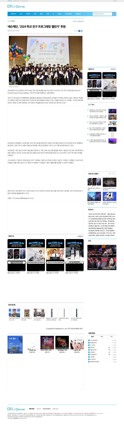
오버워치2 (92, 352)
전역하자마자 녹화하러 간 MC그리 (14, 319)
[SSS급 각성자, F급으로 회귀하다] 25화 (47, 350)
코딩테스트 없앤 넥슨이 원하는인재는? (109, 189)
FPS (112, 336)
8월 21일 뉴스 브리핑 (72, 273)
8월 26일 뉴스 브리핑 (14, 273)
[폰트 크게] (77, 31)
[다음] (114, 174)
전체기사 (13, 14)
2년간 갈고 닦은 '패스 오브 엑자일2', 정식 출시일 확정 (102, 221)
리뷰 (35, 14)
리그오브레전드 (93, 340)
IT (53, 14)
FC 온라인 (92, 345)
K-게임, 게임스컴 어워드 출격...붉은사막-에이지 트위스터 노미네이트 (98, 141)
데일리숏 (78, 14)
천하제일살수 (12, 350)
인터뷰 (28, 14)
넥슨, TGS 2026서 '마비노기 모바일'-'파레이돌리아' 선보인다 (97, 123)
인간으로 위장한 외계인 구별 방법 (76, 319)
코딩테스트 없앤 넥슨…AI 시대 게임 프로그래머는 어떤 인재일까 (102, 226)
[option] (101, 190)
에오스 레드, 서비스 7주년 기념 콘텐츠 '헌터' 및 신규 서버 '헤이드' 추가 (102, 216)
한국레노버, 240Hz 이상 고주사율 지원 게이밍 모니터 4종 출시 (97, 110)
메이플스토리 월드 (93, 361)
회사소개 (114, 0)
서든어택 (91, 357)
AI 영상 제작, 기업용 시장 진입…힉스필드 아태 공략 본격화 (102, 235)
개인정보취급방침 (46, 408)
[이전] (112, 174)
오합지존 (11, 352)
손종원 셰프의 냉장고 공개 (64, 319)
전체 (92, 336)
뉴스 (21, 14)
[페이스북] (79, 31)
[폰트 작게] (75, 31)
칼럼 (41, 14)
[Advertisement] (31, 122)
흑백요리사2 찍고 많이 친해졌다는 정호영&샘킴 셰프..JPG (51, 319)
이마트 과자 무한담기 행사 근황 (26, 319)
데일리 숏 (11, 236)
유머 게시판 (11, 304)
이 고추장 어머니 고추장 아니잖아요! (39, 319)
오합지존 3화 (77, 350)
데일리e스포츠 (16, 0)
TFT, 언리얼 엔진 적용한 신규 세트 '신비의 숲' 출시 (101, 219)
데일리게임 (10, 0)
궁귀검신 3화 (32, 350)
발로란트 (91, 347)
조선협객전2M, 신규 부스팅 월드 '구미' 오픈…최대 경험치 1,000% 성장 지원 (102, 233)
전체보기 (80, 236)
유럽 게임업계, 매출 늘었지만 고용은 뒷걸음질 (100, 228)
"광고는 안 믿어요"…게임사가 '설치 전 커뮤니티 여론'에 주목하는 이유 (98, 116)
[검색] (113, 14)
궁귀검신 (11, 343)
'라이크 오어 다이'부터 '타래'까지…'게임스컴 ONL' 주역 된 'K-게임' (102, 214)
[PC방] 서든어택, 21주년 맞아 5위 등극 (109, 203)
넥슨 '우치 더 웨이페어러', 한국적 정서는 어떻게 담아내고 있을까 (97, 129)
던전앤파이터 (93, 354)
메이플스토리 (93, 342)
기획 (47, 14)
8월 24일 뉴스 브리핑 (52, 273)
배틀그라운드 (93, 349)
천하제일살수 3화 (62, 350)
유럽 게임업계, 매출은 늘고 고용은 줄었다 (93, 203)
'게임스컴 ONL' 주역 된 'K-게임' (94, 189)
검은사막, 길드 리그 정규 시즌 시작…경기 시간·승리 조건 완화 (102, 223)
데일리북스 (32, 352)
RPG (102, 336)
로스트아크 (92, 359)
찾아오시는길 (55, 408)
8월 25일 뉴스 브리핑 (33, 273)
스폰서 (59, 14)
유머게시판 (68, 14)
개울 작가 (47, 352)
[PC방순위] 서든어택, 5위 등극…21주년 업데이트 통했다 (97, 135)
